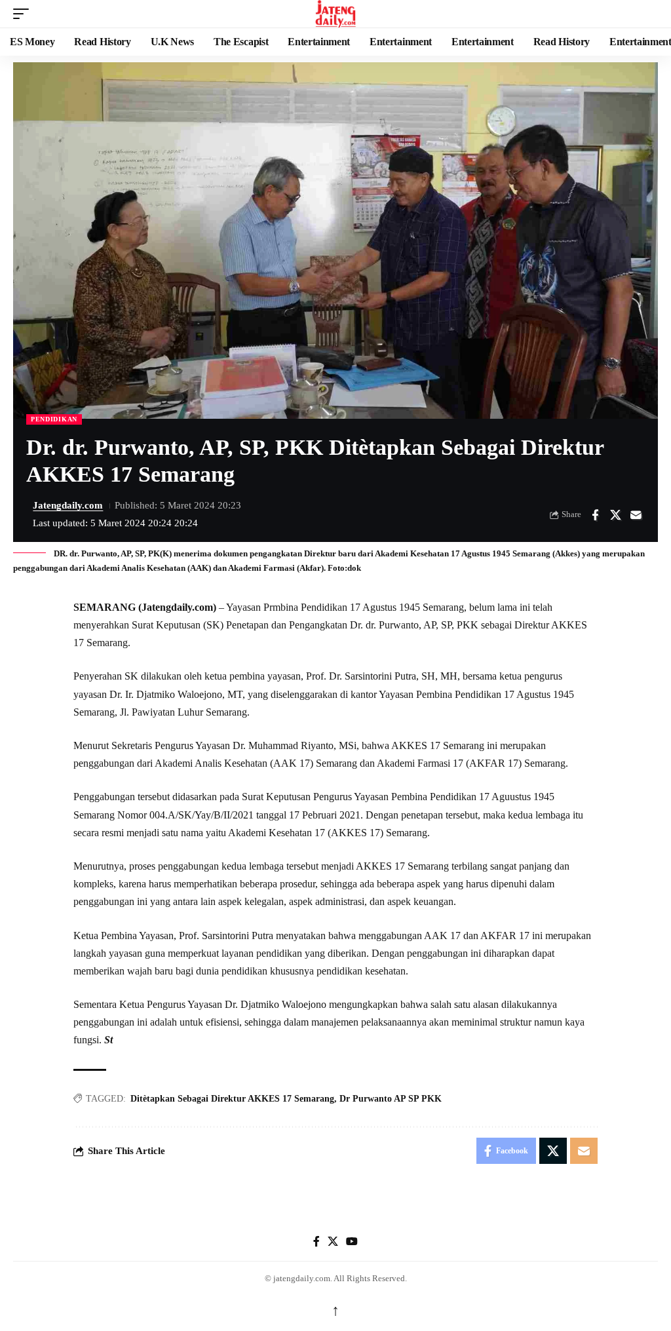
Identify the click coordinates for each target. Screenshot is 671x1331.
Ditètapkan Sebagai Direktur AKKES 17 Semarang (232, 1099)
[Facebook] (316, 1241)
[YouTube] (352, 1241)
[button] (24, 14)
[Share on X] (615, 515)
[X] (332, 1241)
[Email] (635, 515)
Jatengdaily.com (68, 505)
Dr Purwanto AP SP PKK (390, 1099)
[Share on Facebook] (595, 515)
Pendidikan (54, 419)
